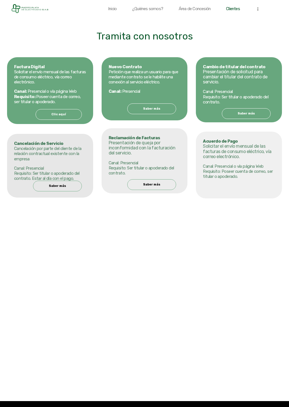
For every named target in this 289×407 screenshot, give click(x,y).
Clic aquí (58, 114)
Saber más (57, 186)
